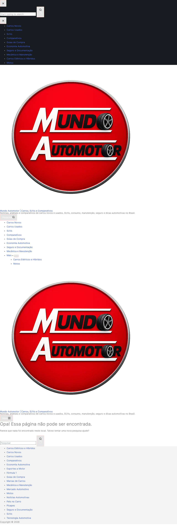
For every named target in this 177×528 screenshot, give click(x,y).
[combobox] (18, 443)
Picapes (11, 505)
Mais (9, 255)
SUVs (9, 230)
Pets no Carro (14, 501)
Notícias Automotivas (18, 497)
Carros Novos (14, 222)
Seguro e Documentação (20, 247)
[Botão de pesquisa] (40, 440)
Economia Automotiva (18, 243)
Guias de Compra (16, 238)
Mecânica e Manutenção (19, 251)
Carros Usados (14, 226)
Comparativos (14, 234)
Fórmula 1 (12, 472)
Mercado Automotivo (18, 489)
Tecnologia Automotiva (19, 518)
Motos (16, 263)
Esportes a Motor (16, 468)
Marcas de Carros (16, 481)
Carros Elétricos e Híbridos (27, 259)
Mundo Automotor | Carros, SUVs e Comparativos (26, 210)
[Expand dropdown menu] (16, 256)
